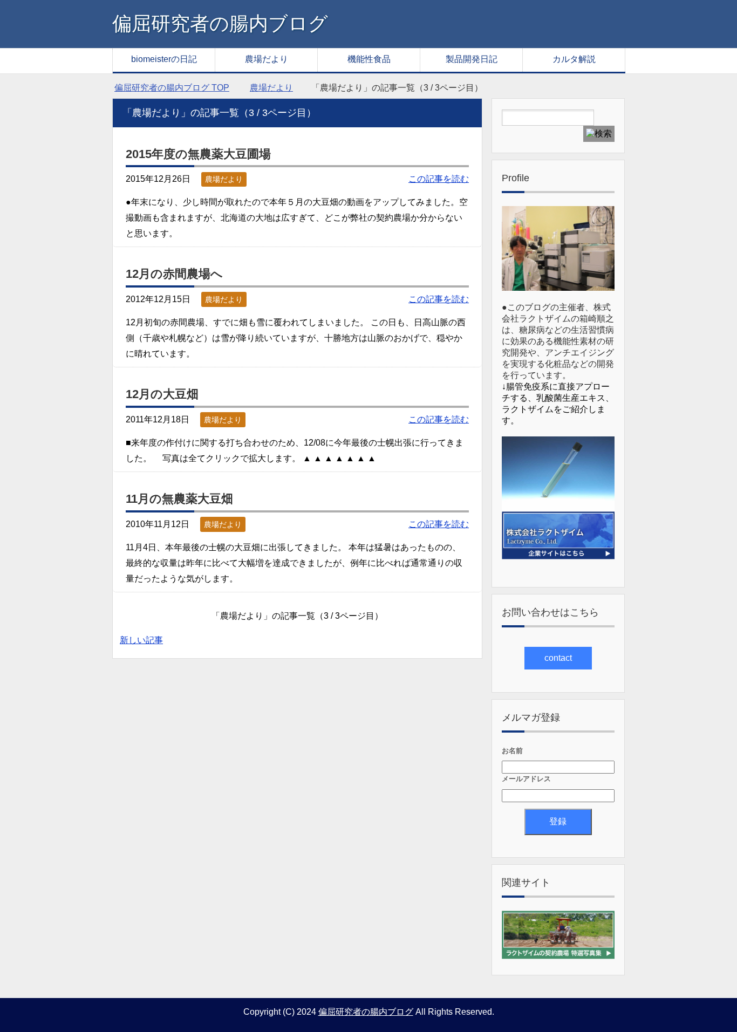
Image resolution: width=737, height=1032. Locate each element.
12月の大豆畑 (162, 394)
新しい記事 (141, 640)
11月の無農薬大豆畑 (179, 498)
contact (558, 657)
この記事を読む (438, 178)
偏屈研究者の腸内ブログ (220, 23)
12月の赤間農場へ (174, 274)
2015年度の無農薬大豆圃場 (198, 154)
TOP (171, 87)
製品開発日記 (471, 59)
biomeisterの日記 (164, 59)
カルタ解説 (574, 59)
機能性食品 (369, 59)
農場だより (266, 59)
